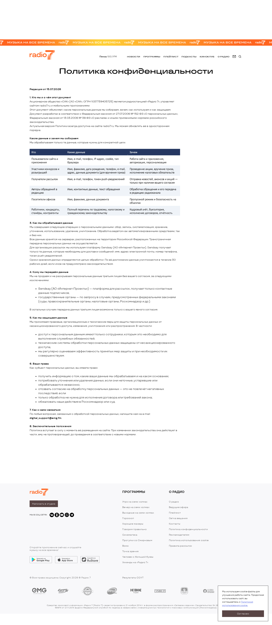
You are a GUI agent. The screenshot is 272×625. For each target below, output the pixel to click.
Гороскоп (128, 518)
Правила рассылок (180, 546)
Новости (133, 56)
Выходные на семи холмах (138, 512)
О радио (174, 501)
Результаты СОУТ (133, 577)
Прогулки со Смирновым (137, 540)
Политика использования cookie (189, 540)
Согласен (243, 613)
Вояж (125, 546)
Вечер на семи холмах (136, 507)
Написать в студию (43, 503)
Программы (151, 56)
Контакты (174, 523)
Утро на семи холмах (134, 501)
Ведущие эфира (178, 507)
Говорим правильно (134, 529)
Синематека (129, 535)
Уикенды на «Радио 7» (135, 562)
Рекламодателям (179, 535)
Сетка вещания (178, 518)
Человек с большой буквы (137, 557)
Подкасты (189, 56)
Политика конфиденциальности (188, 529)
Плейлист (170, 56)
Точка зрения (130, 551)
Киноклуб (207, 56)
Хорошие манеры (132, 523)
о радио (224, 56)
